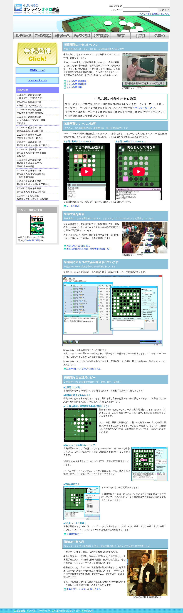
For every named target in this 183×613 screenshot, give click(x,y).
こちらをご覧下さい (144, 108)
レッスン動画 (72, 206)
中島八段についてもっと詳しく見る (83, 589)
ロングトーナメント (37, 80)
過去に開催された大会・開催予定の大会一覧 (87, 249)
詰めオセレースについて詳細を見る (83, 369)
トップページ (23, 35)
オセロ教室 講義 (74, 87)
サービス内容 (43, 35)
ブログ (120, 35)
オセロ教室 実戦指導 (76, 84)
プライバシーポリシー (39, 610)
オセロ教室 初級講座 (76, 81)
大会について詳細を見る (78, 246)
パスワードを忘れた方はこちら (154, 14)
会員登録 (37, 53)
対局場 (62, 35)
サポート (159, 35)
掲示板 (140, 35)
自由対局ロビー (73, 534)
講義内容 (82, 35)
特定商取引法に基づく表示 (67, 610)
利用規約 (88, 610)
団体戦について (37, 70)
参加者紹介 (101, 35)
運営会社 (20, 610)
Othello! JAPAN (31, 240)
